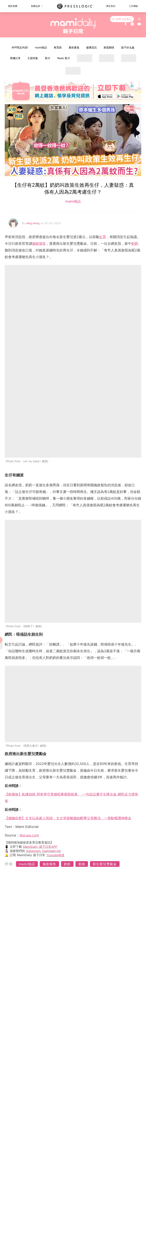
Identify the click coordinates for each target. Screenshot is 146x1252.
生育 (102, 237)
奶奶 (134, 244)
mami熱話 (41, 47)
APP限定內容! (20, 47)
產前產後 (74, 47)
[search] (139, 19)
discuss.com (29, 835)
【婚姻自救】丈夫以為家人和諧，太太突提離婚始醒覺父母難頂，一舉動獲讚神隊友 (68, 818)
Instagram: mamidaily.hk (43, 851)
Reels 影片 (63, 58)
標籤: (10, 864)
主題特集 (32, 58)
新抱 (81, 864)
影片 (47, 58)
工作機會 (133, 6)
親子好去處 (127, 47)
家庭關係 (109, 47)
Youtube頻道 (55, 855)
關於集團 (12, 6)
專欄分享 (15, 58)
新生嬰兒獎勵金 (105, 864)
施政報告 (39, 244)
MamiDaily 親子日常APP (40, 847)
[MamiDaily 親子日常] (73, 26)
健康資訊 (91, 47)
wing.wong (33, 223)
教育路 (58, 47)
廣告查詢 (110, 6)
